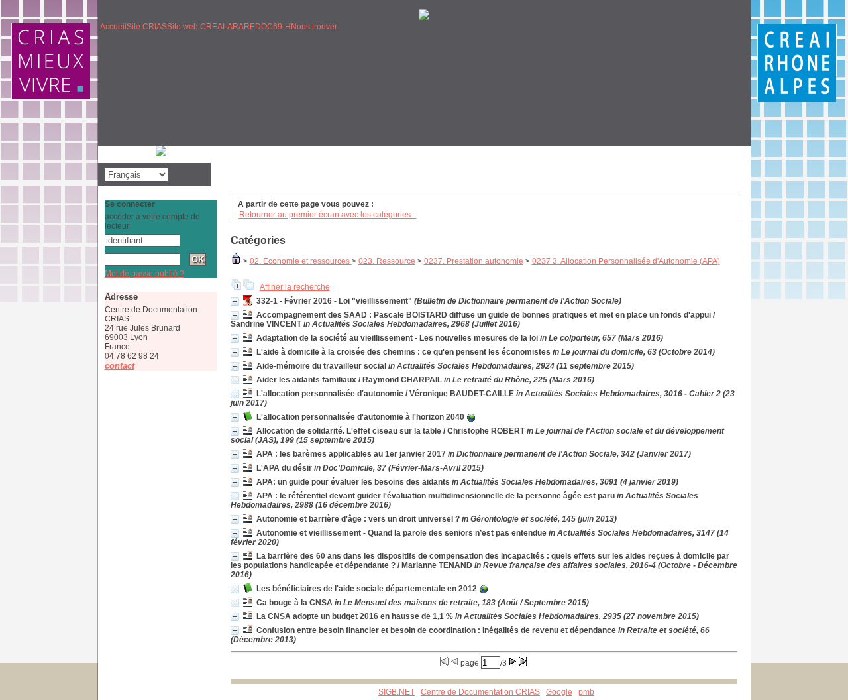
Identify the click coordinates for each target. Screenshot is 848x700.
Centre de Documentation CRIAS (480, 692)
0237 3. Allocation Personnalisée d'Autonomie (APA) (626, 261)
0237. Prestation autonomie (473, 261)
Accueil (113, 26)
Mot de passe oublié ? (144, 273)
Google (559, 692)
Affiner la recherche (295, 287)
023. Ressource (386, 261)
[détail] (235, 301)
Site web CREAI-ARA (205, 26)
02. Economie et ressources (301, 261)
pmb (586, 692)
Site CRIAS (147, 26)
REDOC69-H (267, 26)
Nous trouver (314, 26)
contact (119, 366)
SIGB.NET (396, 692)
